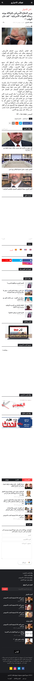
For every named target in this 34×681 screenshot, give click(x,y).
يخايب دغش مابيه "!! (18, 639)
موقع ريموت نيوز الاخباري (27, 580)
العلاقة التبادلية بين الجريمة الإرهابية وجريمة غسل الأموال (15, 306)
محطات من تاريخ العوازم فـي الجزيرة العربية (14, 632)
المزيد (11, 250)
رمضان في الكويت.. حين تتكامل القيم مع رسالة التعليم (13, 298)
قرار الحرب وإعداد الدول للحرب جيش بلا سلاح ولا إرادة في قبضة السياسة (13, 291)
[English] (30, 250)
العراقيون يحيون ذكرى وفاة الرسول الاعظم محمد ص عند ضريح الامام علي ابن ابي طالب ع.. (13, 493)
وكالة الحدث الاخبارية (28, 573)
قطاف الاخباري (17, 2)
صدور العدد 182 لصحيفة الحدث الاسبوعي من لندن (13, 613)
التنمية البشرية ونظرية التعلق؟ (16, 312)
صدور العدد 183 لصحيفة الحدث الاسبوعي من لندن (13, 606)
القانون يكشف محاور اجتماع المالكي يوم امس (20, 169)
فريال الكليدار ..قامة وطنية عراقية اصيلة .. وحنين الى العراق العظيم (13, 485)
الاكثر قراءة (27, 480)
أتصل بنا (10, 678)
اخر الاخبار (26, 9)
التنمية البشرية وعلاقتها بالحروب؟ (15, 283)
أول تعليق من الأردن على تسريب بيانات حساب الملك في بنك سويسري (17, 149)
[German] (20, 250)
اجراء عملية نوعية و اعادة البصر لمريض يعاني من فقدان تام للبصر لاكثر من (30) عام (13, 501)
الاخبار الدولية (18, 118)
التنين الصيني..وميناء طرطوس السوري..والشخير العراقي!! (17, 189)
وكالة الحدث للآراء (28, 575)
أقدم (4, 238)
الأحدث (17, 480)
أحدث (30, 238)
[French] (25, 250)
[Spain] (15, 250)
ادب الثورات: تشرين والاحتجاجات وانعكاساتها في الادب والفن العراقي (15, 508)
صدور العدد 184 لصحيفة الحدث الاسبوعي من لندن (13, 516)
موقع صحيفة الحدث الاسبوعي (26, 577)
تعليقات (7, 480)
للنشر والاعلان (17, 678)
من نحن (24, 678)
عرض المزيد (5, 129)
